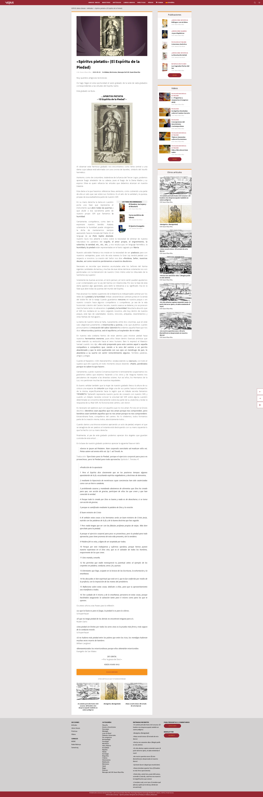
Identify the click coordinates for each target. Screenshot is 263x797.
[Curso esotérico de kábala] (122, 218)
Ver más (174, 75)
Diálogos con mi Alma (179, 22)
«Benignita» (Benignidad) (169, 224)
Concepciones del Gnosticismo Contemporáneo (178, 124)
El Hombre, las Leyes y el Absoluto (137, 205)
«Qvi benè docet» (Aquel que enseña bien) (146, 765)
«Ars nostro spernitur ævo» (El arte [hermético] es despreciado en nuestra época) (173, 333)
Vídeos (73, 734)
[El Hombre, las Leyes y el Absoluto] (122, 207)
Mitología (105, 731)
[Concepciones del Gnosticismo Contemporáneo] (164, 123)
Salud (104, 766)
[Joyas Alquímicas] (164, 34)
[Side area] (258, 2)
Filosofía (105, 725)
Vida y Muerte (106, 746)
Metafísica (184, 20)
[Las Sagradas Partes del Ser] (164, 67)
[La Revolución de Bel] (164, 56)
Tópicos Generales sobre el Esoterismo (179, 138)
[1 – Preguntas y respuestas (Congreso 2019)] (164, 97)
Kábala (106, 72)
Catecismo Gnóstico (179, 44)
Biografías (105, 756)
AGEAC (73, 741)
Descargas (105, 729)
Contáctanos (172, 726)
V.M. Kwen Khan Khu (166, 202)
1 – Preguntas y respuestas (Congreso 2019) (179, 100)
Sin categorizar (107, 737)
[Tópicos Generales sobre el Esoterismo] (164, 136)
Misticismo (113, 72)
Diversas (105, 770)
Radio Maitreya (76, 744)
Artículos (74, 725)
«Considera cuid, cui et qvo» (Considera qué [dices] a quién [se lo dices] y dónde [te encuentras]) (147, 784)
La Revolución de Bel (179, 55)
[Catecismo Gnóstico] (164, 45)
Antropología (106, 739)
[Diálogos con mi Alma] (164, 23)
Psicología (175, 42)
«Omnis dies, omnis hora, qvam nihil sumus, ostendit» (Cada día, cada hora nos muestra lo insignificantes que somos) (146, 776)
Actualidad (182, 42)
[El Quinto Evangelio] (122, 229)
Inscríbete (171, 735)
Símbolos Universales (109, 735)
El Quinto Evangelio (136, 226)
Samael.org (74, 747)
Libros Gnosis (75, 728)
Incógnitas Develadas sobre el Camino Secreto (180, 112)
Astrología (105, 754)
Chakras (104, 758)
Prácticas (74, 731)
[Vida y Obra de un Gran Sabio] (164, 149)
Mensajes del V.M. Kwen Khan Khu (129, 72)
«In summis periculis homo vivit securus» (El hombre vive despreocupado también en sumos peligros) (175, 198)
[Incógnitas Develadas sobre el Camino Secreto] (164, 112)
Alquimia (184, 31)
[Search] (253, 2)
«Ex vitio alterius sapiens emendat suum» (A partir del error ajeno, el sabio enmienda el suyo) (175, 304)
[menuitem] (170, 2)
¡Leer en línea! (176, 20)
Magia (104, 768)
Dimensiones (106, 760)
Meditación (105, 762)
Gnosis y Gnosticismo (109, 727)
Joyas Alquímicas (177, 33)
